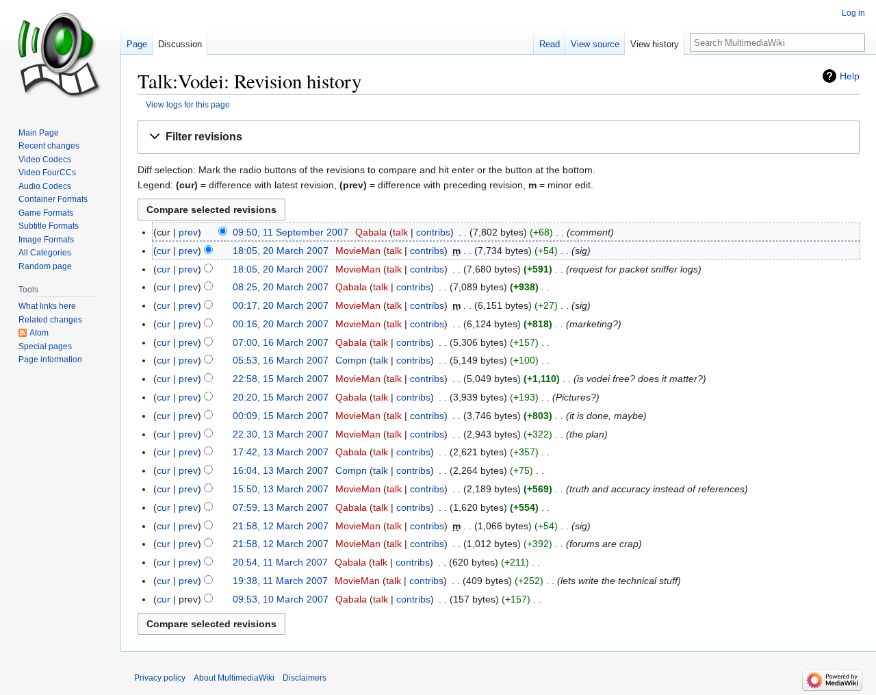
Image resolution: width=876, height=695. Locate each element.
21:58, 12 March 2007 (280, 525)
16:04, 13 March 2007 (280, 470)
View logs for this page (188, 104)
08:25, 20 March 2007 (280, 286)
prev (188, 232)
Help (850, 76)
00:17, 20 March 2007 (280, 305)
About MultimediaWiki (234, 678)
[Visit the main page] (60, 55)
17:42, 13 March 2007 (280, 451)
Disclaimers (304, 678)
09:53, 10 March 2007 (280, 599)
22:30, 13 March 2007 (280, 434)
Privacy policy (159, 678)
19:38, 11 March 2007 (280, 580)
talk (400, 232)
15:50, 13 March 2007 (280, 488)
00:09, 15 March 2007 (280, 415)
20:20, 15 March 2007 (280, 397)
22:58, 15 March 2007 (280, 378)
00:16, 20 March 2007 (280, 323)
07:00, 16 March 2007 (280, 342)
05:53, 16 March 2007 (280, 360)
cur (163, 250)
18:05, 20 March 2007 (280, 250)
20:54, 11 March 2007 (280, 562)
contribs (433, 232)
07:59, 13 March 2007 (280, 507)
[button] (498, 137)
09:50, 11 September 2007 (290, 232)
